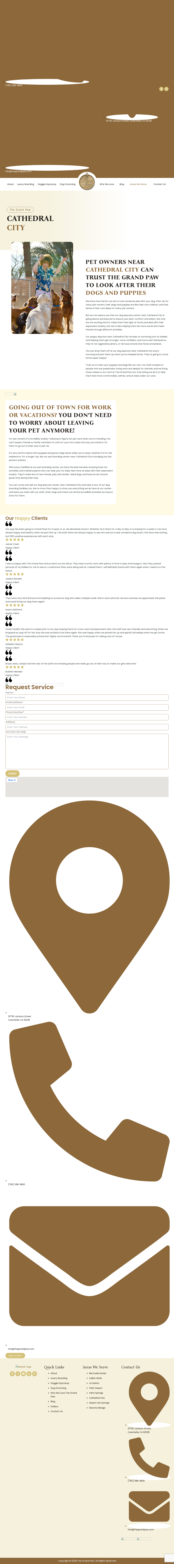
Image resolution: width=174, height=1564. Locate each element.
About (10, 184)
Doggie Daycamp (47, 184)
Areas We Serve (138, 184)
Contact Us (160, 184)
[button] (139, 184)
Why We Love (107, 184)
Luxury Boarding (25, 184)
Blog (121, 184)
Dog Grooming (67, 184)
